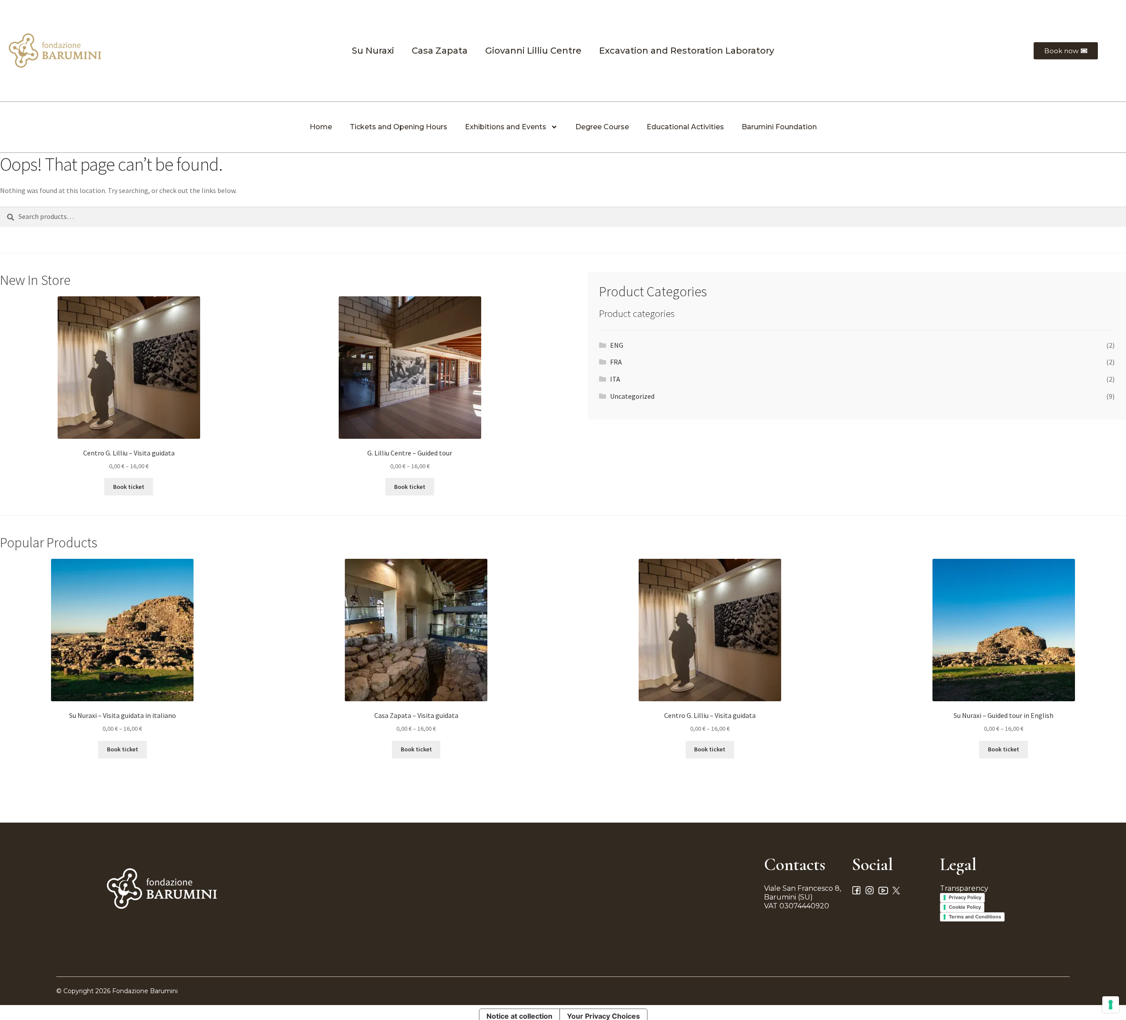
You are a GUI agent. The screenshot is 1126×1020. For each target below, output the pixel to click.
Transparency (964, 888)
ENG (616, 345)
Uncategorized (632, 396)
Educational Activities (685, 127)
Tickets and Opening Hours (398, 127)
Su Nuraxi (373, 50)
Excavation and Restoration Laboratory (686, 50)
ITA (615, 379)
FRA (616, 361)
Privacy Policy (965, 897)
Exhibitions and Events (505, 127)
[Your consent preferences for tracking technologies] (1110, 1004)
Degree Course (602, 127)
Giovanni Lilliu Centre (533, 50)
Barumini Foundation (779, 127)
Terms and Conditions (975, 917)
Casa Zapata (440, 50)
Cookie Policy (965, 907)
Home (321, 127)
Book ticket (128, 487)
